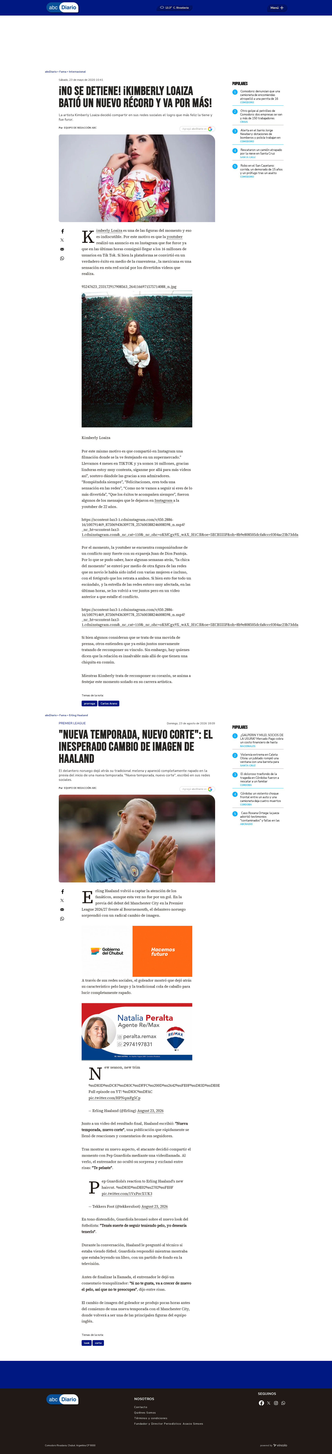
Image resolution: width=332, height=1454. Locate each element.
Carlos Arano (109, 703)
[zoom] (137, 178)
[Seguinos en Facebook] (261, 1402)
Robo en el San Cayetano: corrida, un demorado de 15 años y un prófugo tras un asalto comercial (261, 171)
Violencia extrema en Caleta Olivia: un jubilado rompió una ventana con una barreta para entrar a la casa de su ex (259, 760)
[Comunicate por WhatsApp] (283, 1402)
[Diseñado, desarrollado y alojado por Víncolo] (280, 1446)
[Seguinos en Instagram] (276, 1402)
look (86, 1343)
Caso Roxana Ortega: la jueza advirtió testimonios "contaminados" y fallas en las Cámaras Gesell (260, 818)
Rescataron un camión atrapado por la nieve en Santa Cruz (261, 152)
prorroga (89, 703)
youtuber (175, 236)
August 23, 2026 (150, 1110)
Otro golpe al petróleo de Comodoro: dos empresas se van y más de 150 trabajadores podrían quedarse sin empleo (261, 116)
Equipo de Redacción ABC (80, 127)
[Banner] (137, 1059)
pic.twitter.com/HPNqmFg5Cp (114, 1097)
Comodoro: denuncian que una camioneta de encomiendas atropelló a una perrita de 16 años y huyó (260, 97)
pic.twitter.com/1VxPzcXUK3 (127, 1193)
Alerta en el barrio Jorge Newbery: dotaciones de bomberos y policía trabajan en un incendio (260, 135)
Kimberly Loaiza (109, 230)
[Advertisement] (166, 43)
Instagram (164, 500)
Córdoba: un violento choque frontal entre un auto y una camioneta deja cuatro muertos (260, 797)
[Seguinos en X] (268, 1402)
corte (98, 1343)
